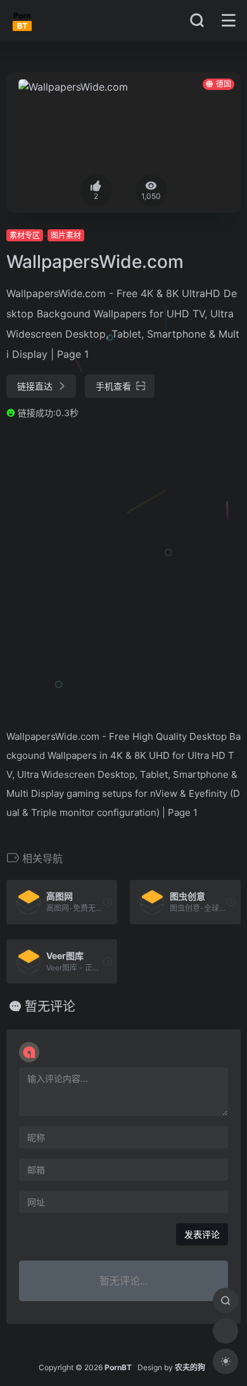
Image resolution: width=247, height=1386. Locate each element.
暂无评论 (50, 1006)
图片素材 (66, 235)
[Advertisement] (123, 573)
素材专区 (25, 235)
